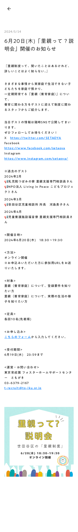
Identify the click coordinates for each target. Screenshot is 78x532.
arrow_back (9, 8)
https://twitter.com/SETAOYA (35, 138)
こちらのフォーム (17, 337)
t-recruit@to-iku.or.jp (23, 388)
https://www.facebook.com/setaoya (34, 148)
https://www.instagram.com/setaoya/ (36, 159)
